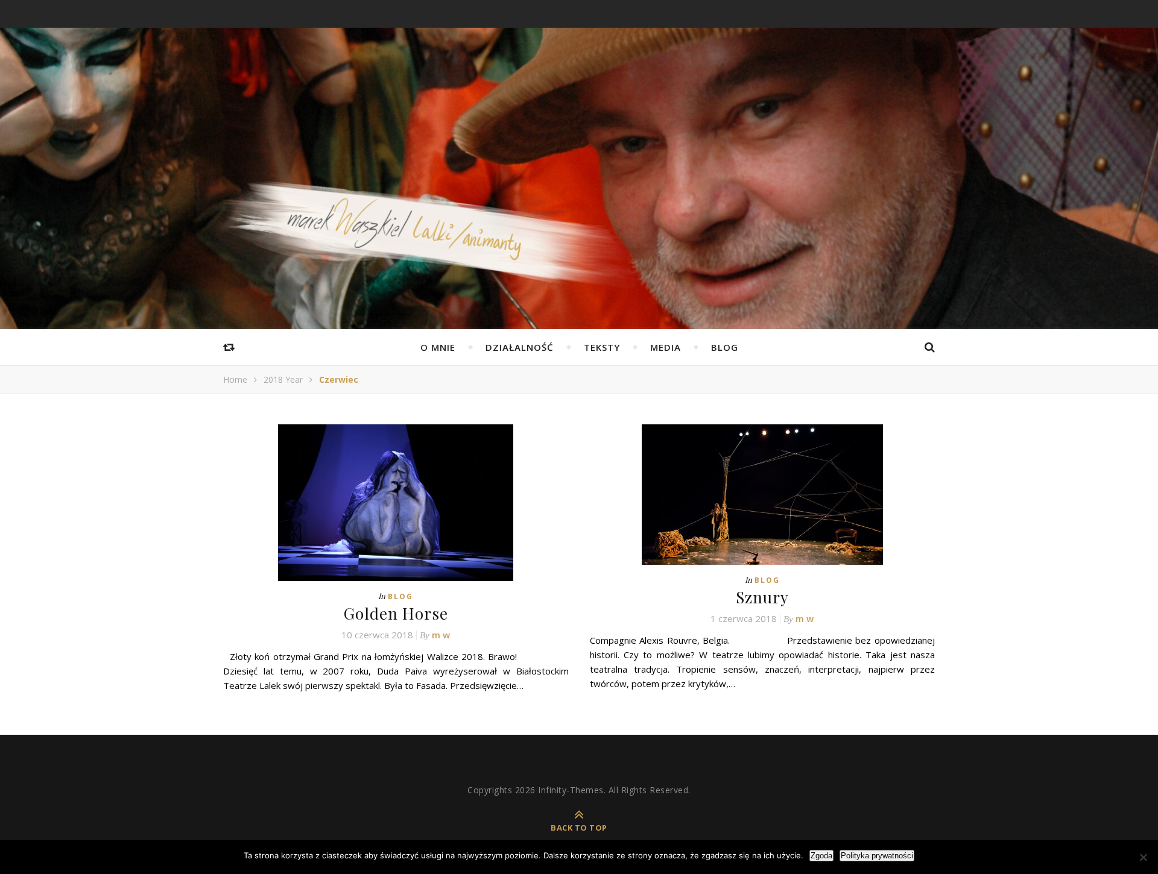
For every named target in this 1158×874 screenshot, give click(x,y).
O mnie (437, 347)
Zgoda (821, 855)
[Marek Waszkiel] (579, 243)
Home (235, 379)
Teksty (602, 347)
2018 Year (283, 379)
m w (441, 635)
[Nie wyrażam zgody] (1143, 857)
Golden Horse (396, 613)
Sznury (762, 597)
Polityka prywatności (877, 855)
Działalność (520, 347)
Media (665, 347)
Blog (724, 347)
